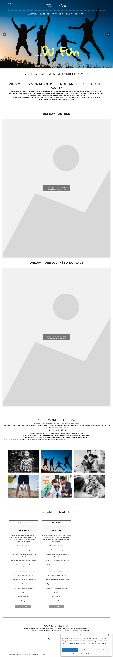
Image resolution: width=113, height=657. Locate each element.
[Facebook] (8, 3)
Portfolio (58, 14)
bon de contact (42, 631)
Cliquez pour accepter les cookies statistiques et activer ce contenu (56, 188)
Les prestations (75, 14)
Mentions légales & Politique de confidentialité (74, 654)
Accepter (70, 650)
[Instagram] (11, 3)
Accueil (32, 14)
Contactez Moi (23, 607)
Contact (44, 14)
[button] (109, 635)
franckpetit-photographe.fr (56, 440)
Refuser (86, 650)
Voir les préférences (102, 650)
